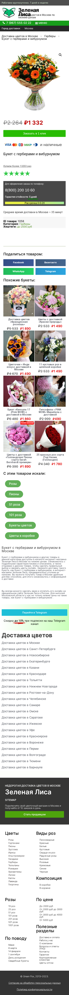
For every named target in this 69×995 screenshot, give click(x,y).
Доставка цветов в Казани (20, 667)
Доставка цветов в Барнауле (22, 767)
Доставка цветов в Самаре (21, 705)
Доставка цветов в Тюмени (21, 761)
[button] (13, 483)
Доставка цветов (27, 635)
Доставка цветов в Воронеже (23, 742)
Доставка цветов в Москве (20, 36)
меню (43, 23)
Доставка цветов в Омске (20, 711)
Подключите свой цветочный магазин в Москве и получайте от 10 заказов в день (33, 806)
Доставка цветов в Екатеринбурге (26, 661)
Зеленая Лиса (28, 12)
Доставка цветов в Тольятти (22, 680)
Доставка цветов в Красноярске (24, 736)
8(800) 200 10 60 (20, 190)
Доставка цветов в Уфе (18, 730)
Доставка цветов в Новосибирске (25, 655)
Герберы (50, 36)
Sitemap (10, 800)
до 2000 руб (24, 226)
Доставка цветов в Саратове (22, 717)
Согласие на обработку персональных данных (35, 982)
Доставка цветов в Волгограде (24, 755)
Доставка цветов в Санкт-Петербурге (28, 649)
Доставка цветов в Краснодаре (24, 674)
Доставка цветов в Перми (20, 748)
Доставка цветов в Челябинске (24, 699)
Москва (28, 28)
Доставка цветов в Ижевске (22, 723)
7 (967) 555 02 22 (18, 22)
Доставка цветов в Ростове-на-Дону (28, 692)
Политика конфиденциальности (34, 989)
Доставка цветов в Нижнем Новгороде (29, 686)
